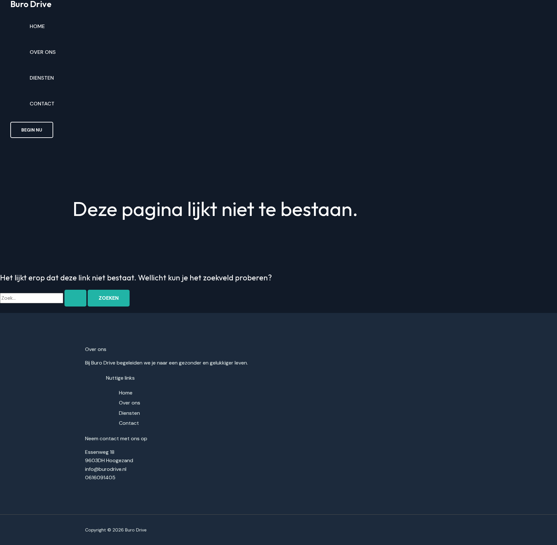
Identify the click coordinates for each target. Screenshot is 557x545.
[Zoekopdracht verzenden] (75, 298)
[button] (31, 130)
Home (37, 26)
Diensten (42, 77)
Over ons (43, 52)
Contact (42, 103)
